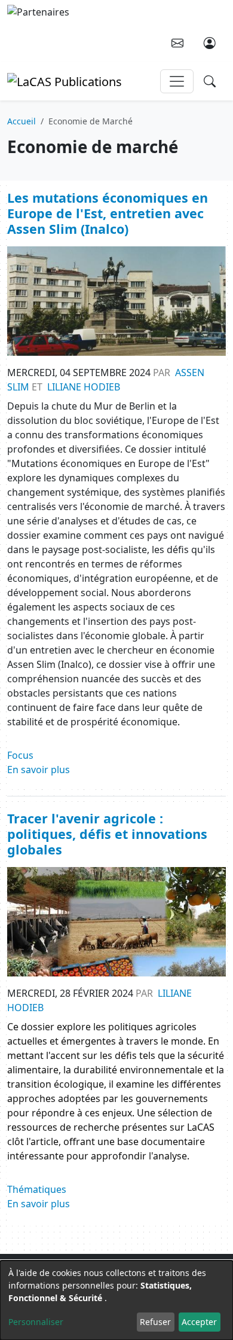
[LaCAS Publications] (64, 80)
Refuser (155, 1321)
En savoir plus (38, 769)
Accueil (21, 121)
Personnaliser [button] (35, 1321)
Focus (20, 755)
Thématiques (36, 1189)
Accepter (199, 1321)
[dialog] (116, 1300)
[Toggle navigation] (177, 81)
